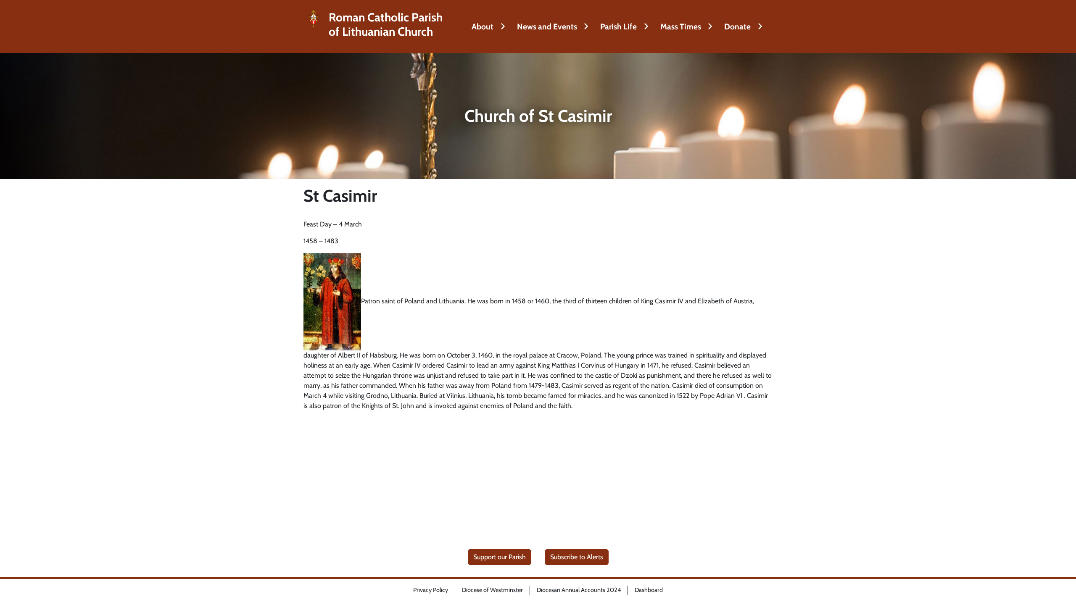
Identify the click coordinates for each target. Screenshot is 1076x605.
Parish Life (618, 26)
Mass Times (680, 26)
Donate (737, 26)
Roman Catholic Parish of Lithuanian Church (386, 25)
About (482, 26)
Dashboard (649, 590)
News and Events (547, 26)
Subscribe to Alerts (576, 557)
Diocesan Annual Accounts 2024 (579, 590)
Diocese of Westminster (492, 590)
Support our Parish (499, 557)
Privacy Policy (430, 590)
